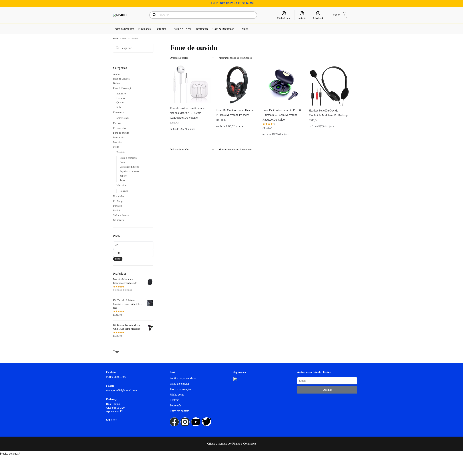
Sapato (123, 175)
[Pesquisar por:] (133, 48)
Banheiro (121, 93)
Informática (119, 137)
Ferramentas (119, 128)
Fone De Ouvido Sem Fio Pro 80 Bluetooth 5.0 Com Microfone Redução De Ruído (282, 115)
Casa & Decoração (122, 88)
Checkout (318, 18)
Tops (122, 180)
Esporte (117, 123)
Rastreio (302, 18)
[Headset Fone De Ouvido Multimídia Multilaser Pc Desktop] (329, 85)
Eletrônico (118, 112)
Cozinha (120, 98)
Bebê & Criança (121, 78)
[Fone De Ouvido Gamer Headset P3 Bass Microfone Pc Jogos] (236, 85)
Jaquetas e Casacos (129, 171)
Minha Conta (283, 18)
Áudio (116, 74)
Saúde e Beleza (121, 215)
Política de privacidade (183, 378)
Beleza (116, 83)
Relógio (117, 210)
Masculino (121, 185)
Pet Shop (117, 201)
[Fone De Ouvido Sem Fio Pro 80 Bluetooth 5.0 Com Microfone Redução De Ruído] (283, 85)
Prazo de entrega (179, 383)
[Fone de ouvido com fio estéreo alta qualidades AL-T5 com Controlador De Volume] (190, 84)
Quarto (120, 102)
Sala (118, 107)
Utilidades (118, 220)
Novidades (118, 196)
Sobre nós (175, 405)
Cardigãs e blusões (129, 166)
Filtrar (117, 259)
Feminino (121, 152)
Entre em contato (179, 410)
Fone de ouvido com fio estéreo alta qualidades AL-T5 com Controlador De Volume (188, 113)
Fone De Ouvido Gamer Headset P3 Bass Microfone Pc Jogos (235, 112)
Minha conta (177, 394)
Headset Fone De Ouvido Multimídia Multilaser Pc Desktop (328, 113)
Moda (116, 146)
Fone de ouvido (121, 132)
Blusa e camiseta (128, 158)
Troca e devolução (180, 389)
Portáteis (117, 205)
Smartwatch (122, 118)
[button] (231, 453)
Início (116, 38)
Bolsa (122, 162)
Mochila (117, 142)
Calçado (124, 191)
